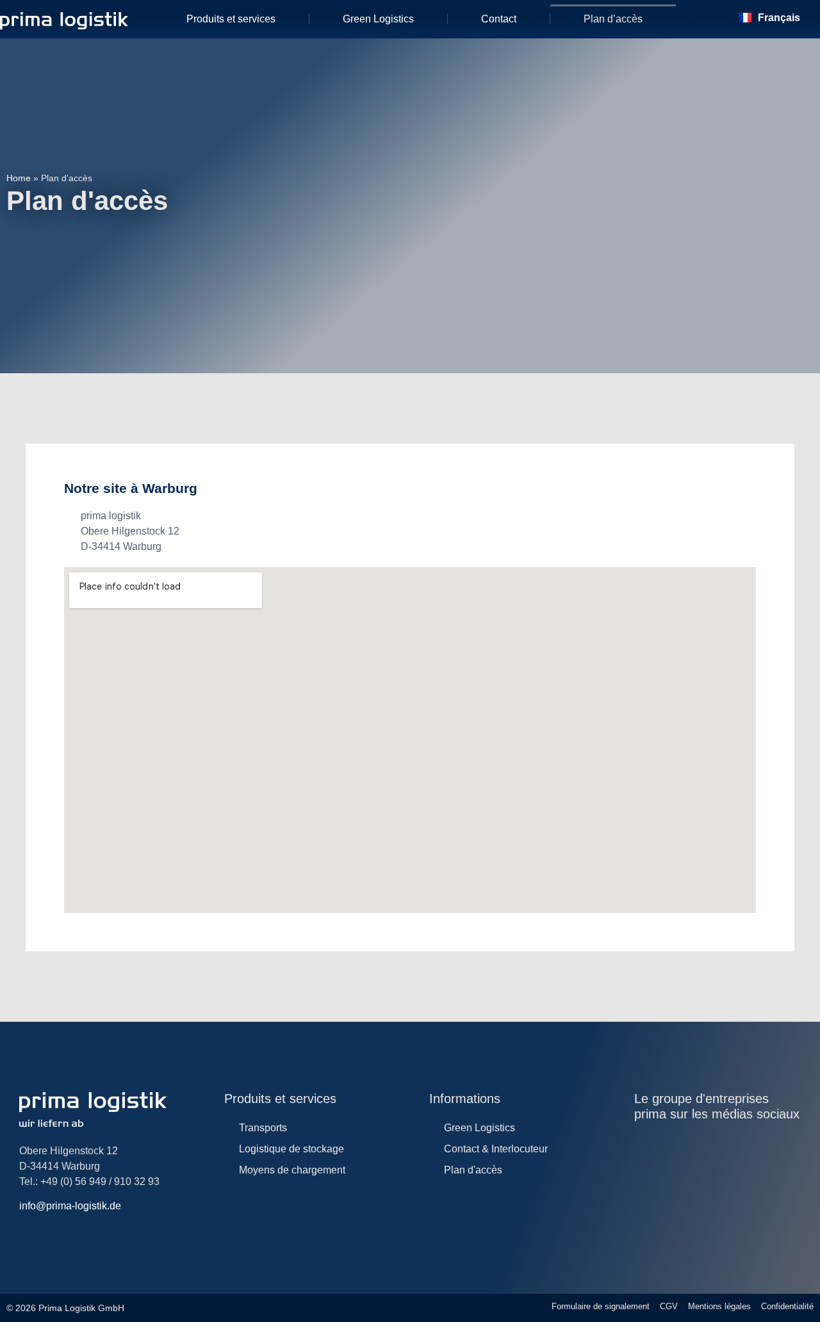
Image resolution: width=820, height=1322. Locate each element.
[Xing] (772, 1142)
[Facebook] (719, 1142)
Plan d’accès (613, 18)
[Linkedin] (667, 1142)
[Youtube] (693, 1142)
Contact (498, 18)
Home (18, 178)
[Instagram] (641, 1142)
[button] (701, 19)
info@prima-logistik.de (70, 1205)
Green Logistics (378, 18)
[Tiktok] (746, 1142)
